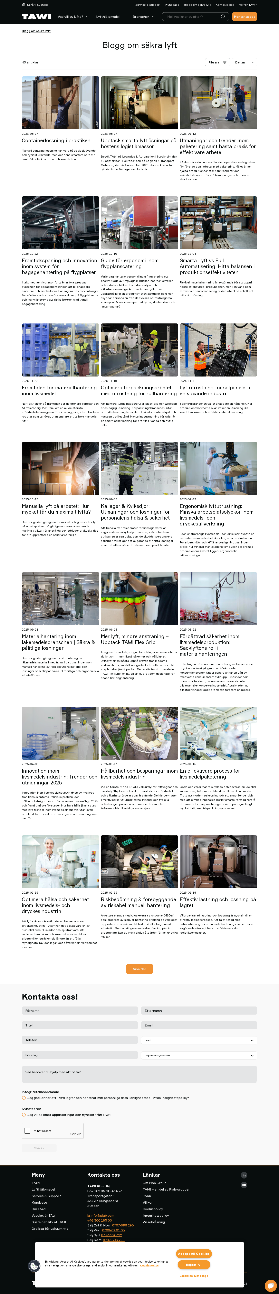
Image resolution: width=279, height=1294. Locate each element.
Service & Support (148, 4)
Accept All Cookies (194, 1253)
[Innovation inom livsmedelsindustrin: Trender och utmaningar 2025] (60, 733)
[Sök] (224, 16)
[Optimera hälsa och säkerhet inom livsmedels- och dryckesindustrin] (60, 861)
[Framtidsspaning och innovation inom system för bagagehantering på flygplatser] (60, 222)
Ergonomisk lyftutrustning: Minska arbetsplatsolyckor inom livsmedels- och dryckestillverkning (216, 515)
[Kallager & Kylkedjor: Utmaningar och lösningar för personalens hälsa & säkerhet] (139, 468)
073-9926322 (111, 1235)
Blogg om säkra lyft (197, 4)
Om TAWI (39, 1209)
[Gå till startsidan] (36, 16)
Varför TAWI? (248, 4)
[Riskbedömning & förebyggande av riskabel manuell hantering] (139, 861)
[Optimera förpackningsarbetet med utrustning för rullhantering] (139, 350)
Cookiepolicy (153, 1209)
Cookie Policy (149, 1265)
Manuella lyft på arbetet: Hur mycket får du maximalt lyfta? (56, 509)
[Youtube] (244, 1185)
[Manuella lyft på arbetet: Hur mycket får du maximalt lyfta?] (60, 468)
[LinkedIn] (244, 1175)
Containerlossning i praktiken (56, 140)
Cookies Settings (194, 1275)
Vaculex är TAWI (44, 1215)
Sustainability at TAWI (49, 1222)
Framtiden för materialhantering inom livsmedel (59, 390)
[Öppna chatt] (271, 1286)
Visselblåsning (154, 1222)
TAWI (36, 1183)
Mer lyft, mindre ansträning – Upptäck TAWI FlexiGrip (135, 639)
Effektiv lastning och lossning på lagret (218, 902)
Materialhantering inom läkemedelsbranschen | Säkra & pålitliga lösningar (58, 642)
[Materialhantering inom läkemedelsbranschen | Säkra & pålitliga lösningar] (60, 598)
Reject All (194, 1264)
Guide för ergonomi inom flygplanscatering (129, 263)
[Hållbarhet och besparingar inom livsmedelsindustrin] (139, 733)
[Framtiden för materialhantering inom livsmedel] (60, 350)
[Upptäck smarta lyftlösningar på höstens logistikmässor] (139, 102)
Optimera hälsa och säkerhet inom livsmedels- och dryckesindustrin (55, 905)
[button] (34, 1266)
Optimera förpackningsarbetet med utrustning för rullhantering (139, 390)
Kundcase (172, 4)
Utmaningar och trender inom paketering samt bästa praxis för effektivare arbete (218, 146)
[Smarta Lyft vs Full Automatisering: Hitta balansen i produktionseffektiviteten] (218, 222)
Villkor (148, 1202)
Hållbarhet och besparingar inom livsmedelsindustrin (139, 774)
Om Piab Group (154, 1183)
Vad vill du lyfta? (70, 16)
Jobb (147, 1196)
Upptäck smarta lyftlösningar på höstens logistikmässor (138, 143)
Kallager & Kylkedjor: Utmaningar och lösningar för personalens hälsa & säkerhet (135, 512)
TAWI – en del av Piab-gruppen (166, 1189)
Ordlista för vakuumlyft (50, 1228)
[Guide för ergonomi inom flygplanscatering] (139, 222)
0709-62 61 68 (113, 1230)
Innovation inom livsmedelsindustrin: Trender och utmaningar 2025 (59, 777)
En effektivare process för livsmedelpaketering (210, 774)
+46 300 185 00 (99, 1220)
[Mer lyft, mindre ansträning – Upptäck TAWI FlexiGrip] (139, 598)
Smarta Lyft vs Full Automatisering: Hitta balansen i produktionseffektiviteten (217, 266)
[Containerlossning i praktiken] (60, 102)
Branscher (141, 16)
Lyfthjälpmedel (107, 16)
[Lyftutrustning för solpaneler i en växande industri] (218, 350)
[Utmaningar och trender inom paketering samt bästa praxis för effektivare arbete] (218, 102)
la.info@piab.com (100, 1215)
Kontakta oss (225, 4)
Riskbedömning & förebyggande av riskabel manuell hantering (138, 902)
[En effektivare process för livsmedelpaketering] (218, 733)
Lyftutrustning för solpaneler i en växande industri (215, 390)
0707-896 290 (123, 1225)
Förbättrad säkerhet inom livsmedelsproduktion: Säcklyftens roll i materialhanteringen (209, 645)
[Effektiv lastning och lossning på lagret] (218, 861)
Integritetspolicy (156, 1215)
